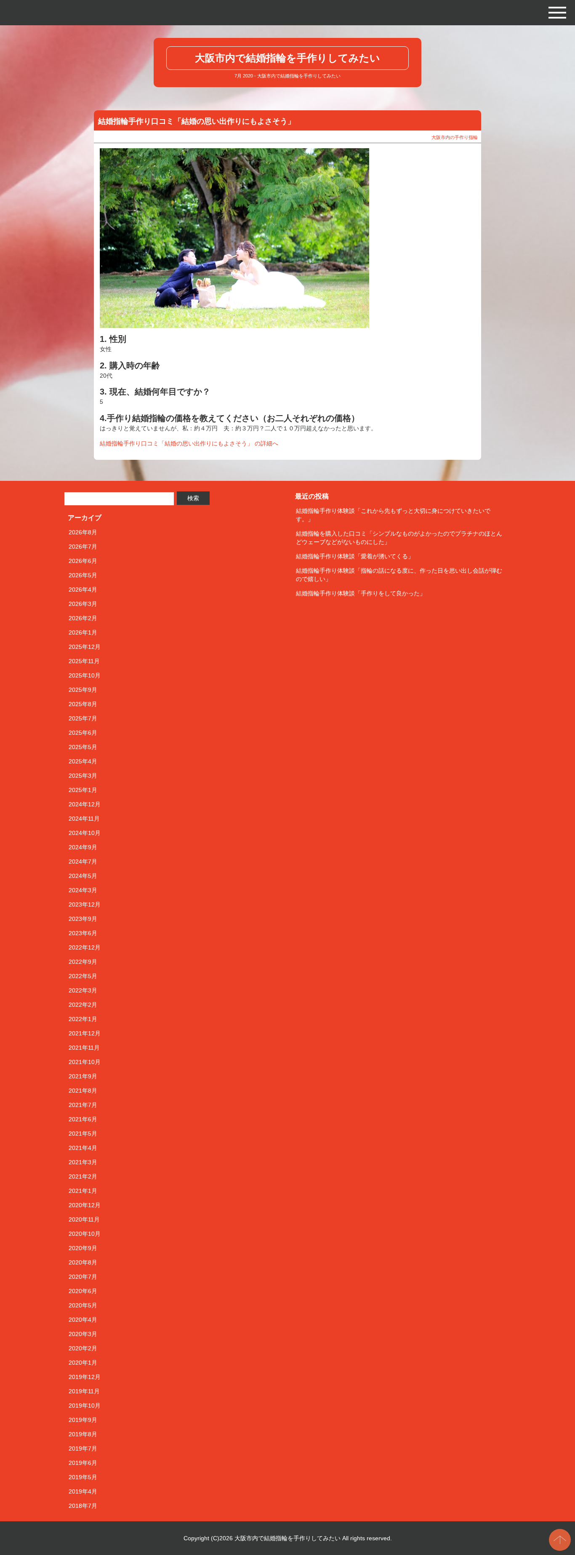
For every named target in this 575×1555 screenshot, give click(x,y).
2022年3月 (83, 990)
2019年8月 (83, 1434)
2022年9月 (83, 961)
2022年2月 (83, 1004)
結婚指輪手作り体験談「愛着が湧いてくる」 (355, 556)
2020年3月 (83, 1334)
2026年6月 (83, 560)
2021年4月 (83, 1147)
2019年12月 (85, 1377)
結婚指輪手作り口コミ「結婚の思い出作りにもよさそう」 (196, 121)
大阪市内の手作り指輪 (454, 137)
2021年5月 (83, 1133)
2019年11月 (84, 1391)
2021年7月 (83, 1105)
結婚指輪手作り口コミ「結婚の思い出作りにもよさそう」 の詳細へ (189, 443)
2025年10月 (85, 675)
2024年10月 (85, 833)
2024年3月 (83, 890)
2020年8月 (83, 1262)
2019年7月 (83, 1448)
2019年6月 (83, 1462)
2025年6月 (83, 732)
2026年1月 (83, 632)
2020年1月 (83, 1362)
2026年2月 (83, 618)
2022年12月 (85, 947)
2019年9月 (83, 1419)
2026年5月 (83, 575)
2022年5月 (83, 976)
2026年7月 (83, 546)
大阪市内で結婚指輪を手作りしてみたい (287, 58)
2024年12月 (85, 804)
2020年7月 (83, 1276)
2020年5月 (83, 1305)
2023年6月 (83, 933)
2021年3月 (83, 1162)
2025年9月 (83, 689)
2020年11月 (84, 1219)
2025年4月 (83, 761)
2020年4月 (83, 1319)
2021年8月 (83, 1090)
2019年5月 (83, 1477)
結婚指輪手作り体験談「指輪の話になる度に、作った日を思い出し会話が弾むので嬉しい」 (399, 574)
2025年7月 (83, 718)
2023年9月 (83, 918)
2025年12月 (85, 646)
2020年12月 (85, 1205)
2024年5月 (83, 875)
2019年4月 (83, 1491)
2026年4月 (83, 589)
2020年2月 (83, 1348)
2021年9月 (83, 1076)
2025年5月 (83, 747)
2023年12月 (85, 904)
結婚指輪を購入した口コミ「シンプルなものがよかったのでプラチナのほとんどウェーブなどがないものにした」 (399, 537)
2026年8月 (83, 532)
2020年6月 (83, 1291)
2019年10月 (85, 1405)
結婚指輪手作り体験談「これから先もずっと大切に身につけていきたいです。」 (393, 515)
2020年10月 (85, 1233)
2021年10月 (85, 1062)
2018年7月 (83, 1505)
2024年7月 (83, 861)
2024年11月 (84, 818)
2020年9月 (83, 1248)
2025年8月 (83, 704)
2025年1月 (83, 790)
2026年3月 (83, 603)
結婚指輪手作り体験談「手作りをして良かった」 (361, 593)
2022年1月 (83, 1019)
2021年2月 (83, 1176)
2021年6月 (83, 1119)
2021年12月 (85, 1033)
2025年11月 (84, 661)
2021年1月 (83, 1190)
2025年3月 (83, 775)
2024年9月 (83, 847)
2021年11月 (84, 1047)
